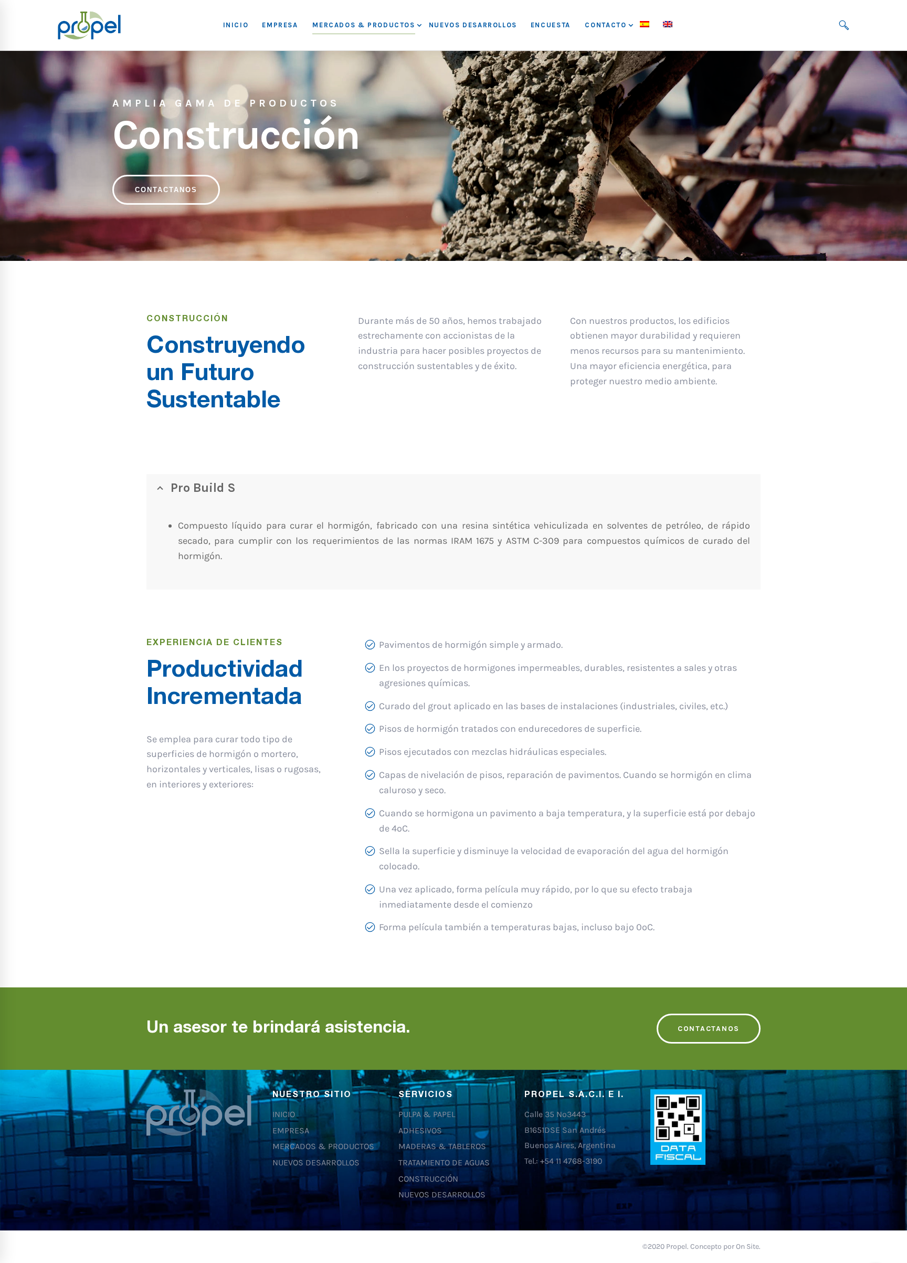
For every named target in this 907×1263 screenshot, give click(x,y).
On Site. (748, 1246)
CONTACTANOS (166, 190)
